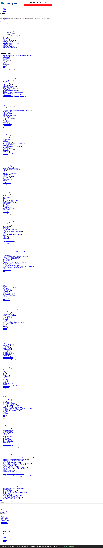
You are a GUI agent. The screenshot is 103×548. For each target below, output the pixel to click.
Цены (4, 8)
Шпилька (4, 398)
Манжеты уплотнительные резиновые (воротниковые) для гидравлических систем (18, 457)
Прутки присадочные (6, 117)
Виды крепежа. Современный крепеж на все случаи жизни (13, 143)
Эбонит (4, 325)
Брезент (4, 170)
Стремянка (5, 296)
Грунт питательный (6, 286)
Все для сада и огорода (7, 27)
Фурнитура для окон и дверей (8, 47)
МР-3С (4, 388)
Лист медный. (5, 81)
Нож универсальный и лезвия (8, 181)
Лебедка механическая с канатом (9, 315)
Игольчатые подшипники (7, 406)
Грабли (4, 424)
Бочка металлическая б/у (7, 297)
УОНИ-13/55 (5, 384)
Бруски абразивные (6, 189)
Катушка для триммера (7, 270)
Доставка (4, 9)
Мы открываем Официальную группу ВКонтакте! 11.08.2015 (14, 262)
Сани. (4, 82)
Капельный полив (6, 83)
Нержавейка (5, 63)
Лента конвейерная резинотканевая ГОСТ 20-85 (11, 462)
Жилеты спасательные (7, 126)
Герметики (4, 160)
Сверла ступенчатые (6, 209)
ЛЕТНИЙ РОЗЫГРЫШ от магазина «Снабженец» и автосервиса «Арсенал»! (17, 55)
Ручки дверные (5, 236)
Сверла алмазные (6, 210)
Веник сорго (5, 413)
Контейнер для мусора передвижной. (9, 86)
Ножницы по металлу (7, 178)
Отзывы (4, 536)
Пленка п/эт (5, 288)
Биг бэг (4, 105)
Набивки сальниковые (7, 439)
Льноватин (5, 284)
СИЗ (2, 521)
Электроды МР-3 (6, 387)
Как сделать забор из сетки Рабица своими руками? (12, 267)
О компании (5, 10)
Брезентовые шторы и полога (8, 254)
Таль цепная (5, 311)
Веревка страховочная (7, 348)
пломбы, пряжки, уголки (7, 220)
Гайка (4, 396)
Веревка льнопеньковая (7, 349)
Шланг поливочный (6, 289)
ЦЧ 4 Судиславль (6, 264)
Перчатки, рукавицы (6, 252)
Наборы (4, 199)
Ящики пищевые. (6, 57)
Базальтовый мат (6, 238)
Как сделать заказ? (6, 538)
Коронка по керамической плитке (9, 202)
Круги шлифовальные (7, 190)
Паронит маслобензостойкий (8, 440)
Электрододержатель (6, 364)
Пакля (4, 283)
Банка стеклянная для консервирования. (10, 88)
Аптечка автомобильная (7, 142)
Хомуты (4, 393)
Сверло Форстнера (6, 204)
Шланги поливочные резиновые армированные (11, 472)
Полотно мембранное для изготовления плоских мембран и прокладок (16, 464)
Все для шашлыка (6, 130)
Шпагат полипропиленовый (8, 333)
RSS (9, 26)
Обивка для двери (6, 137)
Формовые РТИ (5, 461)
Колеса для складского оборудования (9, 35)
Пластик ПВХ (5, 228)
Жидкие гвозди (5, 156)
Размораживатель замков (7, 144)
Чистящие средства (6, 174)
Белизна (4, 172)
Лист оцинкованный (6, 280)
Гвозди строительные (6, 400)
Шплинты (4, 392)
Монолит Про (5, 134)
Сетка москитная (6, 129)
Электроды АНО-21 (6, 386)
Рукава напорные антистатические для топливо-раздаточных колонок (15, 476)
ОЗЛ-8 (4, 195)
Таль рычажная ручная (7, 316)
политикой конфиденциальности (62, 546)
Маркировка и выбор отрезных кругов (10, 496)
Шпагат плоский (6, 334)
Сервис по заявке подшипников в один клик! (11, 169)
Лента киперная (5, 339)
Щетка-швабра (5, 417)
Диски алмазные (6, 197)
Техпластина (5, 469)
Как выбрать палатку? (7, 113)
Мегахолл (4, 107)
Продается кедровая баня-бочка (8, 106)
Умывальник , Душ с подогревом (9, 78)
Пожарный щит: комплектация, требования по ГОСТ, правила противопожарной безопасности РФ (21, 133)
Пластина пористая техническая (8, 465)
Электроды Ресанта (6, 135)
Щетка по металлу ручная (7, 179)
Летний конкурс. (6, 89)
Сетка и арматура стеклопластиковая (9, 115)
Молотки (4, 103)
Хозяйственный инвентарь (7, 426)
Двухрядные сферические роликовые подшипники (12, 407)
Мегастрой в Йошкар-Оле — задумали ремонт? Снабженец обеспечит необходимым (18, 266)
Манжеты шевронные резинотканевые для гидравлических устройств (15, 456)
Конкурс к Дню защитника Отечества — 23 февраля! (12, 234)
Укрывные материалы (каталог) (8, 75)
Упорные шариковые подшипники (9, 403)
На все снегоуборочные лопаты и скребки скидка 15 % (13, 92)
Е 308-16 (4, 377)
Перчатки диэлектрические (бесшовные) (10, 447)
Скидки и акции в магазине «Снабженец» (10, 136)
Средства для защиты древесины (9, 173)
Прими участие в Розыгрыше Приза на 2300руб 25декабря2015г (14, 249)
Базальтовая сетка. (6, 56)
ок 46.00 (4, 372)
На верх (1, 21)
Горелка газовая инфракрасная (8, 149)
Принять (71, 546)
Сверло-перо (5, 206)
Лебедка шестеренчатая (7, 312)
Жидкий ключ (5, 145)
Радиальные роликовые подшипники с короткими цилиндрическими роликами (17, 408)
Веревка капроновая (6, 342)
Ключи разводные (6, 152)
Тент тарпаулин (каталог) (7, 111)
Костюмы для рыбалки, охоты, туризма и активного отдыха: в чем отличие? (16, 110)
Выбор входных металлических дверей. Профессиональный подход (15, 251)
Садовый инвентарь (6, 278)
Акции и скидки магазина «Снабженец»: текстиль (12, 161)
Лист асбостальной (6, 438)
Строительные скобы (6, 391)
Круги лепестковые (6, 194)
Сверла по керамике (6, 213)
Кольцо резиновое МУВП (7, 451)
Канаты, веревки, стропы (7, 33)
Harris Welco (5, 374)
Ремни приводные (6, 493)
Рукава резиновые (6, 481)
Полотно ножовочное (7, 175)
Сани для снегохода (6, 255)
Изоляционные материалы (7, 31)
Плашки (4, 184)
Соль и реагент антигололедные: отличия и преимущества (13, 153)
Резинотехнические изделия (8, 40)
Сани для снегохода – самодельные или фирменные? (12, 231)
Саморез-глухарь (6, 397)
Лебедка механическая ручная (8, 314)
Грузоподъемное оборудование (8, 30)
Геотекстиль (5, 114)
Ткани (4, 230)
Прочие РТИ (5, 449)
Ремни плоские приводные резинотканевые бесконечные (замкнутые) (15, 482)
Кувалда (4, 102)
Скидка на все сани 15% (7, 93)
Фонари (4, 232)
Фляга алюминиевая (6, 300)
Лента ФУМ (5, 328)
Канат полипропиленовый (7, 344)
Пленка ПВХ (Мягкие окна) (8, 80)
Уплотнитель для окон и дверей (8, 293)
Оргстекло (4, 327)
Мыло (4, 171)
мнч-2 (4, 382)
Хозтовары (5, 48)
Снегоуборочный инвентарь (8, 421)
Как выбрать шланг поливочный (9, 218)
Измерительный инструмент (8, 432)
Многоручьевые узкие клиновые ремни (10, 486)
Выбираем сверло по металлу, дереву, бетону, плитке (12, 495)
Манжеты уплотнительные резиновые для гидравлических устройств (15, 458)
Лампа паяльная (5, 151)
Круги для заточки (6, 193)
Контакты (4, 11)
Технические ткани (6, 45)
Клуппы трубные (6, 192)
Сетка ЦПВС (5, 355)
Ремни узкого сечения (7, 485)
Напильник (5, 91)
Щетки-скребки (5, 141)
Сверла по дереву (6, 211)
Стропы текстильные (6, 337)
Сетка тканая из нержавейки (8, 357)
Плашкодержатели (6, 182)
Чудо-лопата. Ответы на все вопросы (9, 229)
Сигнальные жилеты (6, 246)
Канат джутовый (6, 350)
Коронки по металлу (6, 203)
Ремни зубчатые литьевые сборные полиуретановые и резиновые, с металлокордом (18, 483)
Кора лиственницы (6, 121)
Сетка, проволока (6, 41)
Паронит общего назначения (8, 441)
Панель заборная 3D (6, 100)
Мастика (4, 155)
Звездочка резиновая (6, 455)
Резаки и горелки (6, 366)
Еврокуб (4, 304)
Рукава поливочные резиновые (8, 473)
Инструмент (5, 32)
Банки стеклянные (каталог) (8, 87)
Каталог (4, 34)
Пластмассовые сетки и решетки (9, 359)
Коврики (4, 62)
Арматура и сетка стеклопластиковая (9, 72)
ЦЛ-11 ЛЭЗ (5, 381)
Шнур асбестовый (6, 442)
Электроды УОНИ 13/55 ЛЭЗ (8, 383)
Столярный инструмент (7, 433)
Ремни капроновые (6, 489)
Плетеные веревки (6, 345)
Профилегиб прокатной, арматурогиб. (10, 79)
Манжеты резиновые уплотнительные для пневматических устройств (15, 459)
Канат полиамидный (6, 347)
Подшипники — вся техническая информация (11, 498)
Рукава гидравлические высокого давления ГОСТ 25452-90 (13, 474)
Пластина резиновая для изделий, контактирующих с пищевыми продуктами (17, 463)
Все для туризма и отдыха (7, 29)
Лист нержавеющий (6, 226)
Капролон (4, 330)
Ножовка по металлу (6, 177)
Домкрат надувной (6, 147)
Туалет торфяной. (6, 58)
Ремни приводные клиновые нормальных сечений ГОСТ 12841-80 (15, 492)
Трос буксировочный (6, 338)
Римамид (4, 61)
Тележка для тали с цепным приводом (10, 309)
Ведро (4, 425)
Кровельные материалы (7, 281)
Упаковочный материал (7, 46)
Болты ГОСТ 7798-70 (6, 399)
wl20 (3, 370)
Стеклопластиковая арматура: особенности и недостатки (13, 101)
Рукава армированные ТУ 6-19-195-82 (10, 471)
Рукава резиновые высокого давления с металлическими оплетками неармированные (18, 475)
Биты (4, 435)
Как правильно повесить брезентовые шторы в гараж (12, 163)
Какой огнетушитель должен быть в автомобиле (11, 104)
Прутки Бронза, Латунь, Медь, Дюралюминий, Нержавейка (13, 96)
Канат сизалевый (6, 346)
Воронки (4, 140)
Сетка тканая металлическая (8, 358)
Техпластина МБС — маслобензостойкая (10, 466)
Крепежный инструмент (7, 431)
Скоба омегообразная (6, 317)
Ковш (4, 299)
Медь (4, 66)
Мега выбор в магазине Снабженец (9, 323)
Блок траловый (5, 319)
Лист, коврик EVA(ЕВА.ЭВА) (8, 69)
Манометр (4, 365)
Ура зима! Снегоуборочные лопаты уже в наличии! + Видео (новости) (15, 256)
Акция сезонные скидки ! (7, 84)
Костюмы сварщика (6, 243)
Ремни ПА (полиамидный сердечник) (9, 490)
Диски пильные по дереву (7, 196)
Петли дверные (5, 237)
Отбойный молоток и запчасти (8, 118)
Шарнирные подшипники (7, 402)
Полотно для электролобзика (8, 176)
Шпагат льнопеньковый (7, 335)
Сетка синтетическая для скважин (9, 356)
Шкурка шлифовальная (7, 191)
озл (3, 378)
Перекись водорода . (6, 74)
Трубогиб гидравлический (7, 131)
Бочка (4, 305)
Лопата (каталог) (6, 423)
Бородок (4, 434)
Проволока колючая (6, 354)
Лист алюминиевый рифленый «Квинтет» (10, 90)
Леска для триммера (6, 269)
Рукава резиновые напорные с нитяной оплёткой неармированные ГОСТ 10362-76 (18, 480)
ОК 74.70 (4, 373)
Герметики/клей (5, 279)
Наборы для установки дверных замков (10, 200)
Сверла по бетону (6, 212)
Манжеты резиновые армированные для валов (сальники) (13, 460)
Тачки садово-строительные (8, 420)
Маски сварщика (6, 260)
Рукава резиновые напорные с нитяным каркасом (12, 478)
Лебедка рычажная (6, 313)
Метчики (4, 185)
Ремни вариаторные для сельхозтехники (10, 484)
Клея (3, 446)
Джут (4, 285)
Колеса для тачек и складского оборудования (11, 257)
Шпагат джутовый (6, 336)
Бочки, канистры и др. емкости (8, 306)
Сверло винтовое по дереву (8, 208)
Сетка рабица (5, 362)
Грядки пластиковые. (6, 77)
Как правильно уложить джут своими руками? (11, 265)
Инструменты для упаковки (8, 221)
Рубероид (4, 119)
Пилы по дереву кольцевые (8, 201)
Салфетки (4, 164)
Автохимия (5, 120)
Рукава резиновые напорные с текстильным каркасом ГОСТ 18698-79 (15, 479)
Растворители (5, 154)
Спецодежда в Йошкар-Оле (8, 167)
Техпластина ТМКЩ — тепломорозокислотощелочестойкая (14, 468)
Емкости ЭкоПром (6, 60)
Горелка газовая (5, 127)
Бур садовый (5, 277)
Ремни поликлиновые (7, 487)
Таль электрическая (6, 310)
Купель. (4, 76)
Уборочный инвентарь (7, 112)
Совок (4, 412)
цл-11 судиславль (6, 379)
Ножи (4, 233)
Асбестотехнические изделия (8, 445)
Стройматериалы (6, 44)
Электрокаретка (5, 308)
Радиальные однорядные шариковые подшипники (12, 410)
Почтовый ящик (6, 292)
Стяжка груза (5, 320)
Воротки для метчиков (7, 183)
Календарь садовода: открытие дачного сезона (11, 123)
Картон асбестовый (6, 443)
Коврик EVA (5, 73)
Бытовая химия (5, 26)
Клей (3, 159)
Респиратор (5, 247)
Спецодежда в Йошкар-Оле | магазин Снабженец (12, 94)
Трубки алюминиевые (7, 95)
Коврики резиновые (6, 250)
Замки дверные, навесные (7, 116)
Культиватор (5, 275)
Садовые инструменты (7, 125)
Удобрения (4, 268)
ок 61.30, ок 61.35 (6, 376)
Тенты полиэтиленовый (7, 294)
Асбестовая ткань (6, 444)
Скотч (4, 162)
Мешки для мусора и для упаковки (9, 295)
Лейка (4, 271)
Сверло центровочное (7, 205)
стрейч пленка (5, 219)
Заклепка (4, 394)
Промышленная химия (7, 166)
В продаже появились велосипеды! (9, 98)
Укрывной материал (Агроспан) (8, 287)
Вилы (4, 416)
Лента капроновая (6, 340)
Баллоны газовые (6, 367)
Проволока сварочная (7, 368)
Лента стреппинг (6, 222)
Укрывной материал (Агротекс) (8, 71)
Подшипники (5, 38)
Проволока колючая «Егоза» (8, 353)
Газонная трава (5, 122)
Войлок (4, 68)
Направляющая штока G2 (7, 450)
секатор (4, 272)
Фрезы (4, 198)
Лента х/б (4, 341)
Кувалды (4, 108)
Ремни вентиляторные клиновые (9, 491)
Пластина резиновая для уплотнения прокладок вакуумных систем (15, 467)
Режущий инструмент (7, 429)
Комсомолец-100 (6, 375)
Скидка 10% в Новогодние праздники (10, 248)
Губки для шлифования (7, 188)
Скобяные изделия (6, 42)
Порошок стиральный (7, 165)
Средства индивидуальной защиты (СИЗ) (10, 43)
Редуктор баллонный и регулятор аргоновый (11, 258)
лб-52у (4, 371)
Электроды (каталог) (6, 389)
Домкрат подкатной (6, 132)
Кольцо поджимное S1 (7, 454)
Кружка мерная (5, 298)
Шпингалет (5, 235)
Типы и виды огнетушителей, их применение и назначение (13, 322)
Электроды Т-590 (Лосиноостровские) (10, 385)
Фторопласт (5, 329)
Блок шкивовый (5, 318)
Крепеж (4, 36)
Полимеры (4, 39)
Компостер (5, 59)
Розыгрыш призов (6, 85)
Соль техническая (6, 158)
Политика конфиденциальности (8, 539)
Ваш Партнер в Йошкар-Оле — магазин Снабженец (12, 497)
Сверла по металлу (6, 214)
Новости (4, 37)
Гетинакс (4, 324)
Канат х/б (4, 343)
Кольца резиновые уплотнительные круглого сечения (12, 453)
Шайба (4, 395)
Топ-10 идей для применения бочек (9, 217)
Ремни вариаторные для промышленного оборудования (13, 488)
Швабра (4, 415)
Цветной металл (6, 49)
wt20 (3, 369)
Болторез (4, 180)
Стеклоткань (5, 239)
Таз (3, 301)
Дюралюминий (5, 64)
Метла (4, 414)
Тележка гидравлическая (7, 124)
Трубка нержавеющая (6, 225)
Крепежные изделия (6, 138)
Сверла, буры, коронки (7, 428)
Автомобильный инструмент (8, 430)
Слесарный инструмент (7, 436)
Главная (4, 533)
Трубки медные (5, 224)
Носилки (4, 422)
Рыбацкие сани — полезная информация (10, 168)
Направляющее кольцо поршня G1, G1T (10, 452)
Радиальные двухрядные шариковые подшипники (12, 409)
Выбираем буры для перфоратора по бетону (11, 263)
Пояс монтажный (6, 291)
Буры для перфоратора (7, 207)
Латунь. (4, 65)
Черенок (4, 418)
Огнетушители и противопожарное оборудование (12, 146)
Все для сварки (5, 28)
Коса (3, 276)
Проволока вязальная (6, 352)
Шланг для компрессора (7, 139)
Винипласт (5, 326)
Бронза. (4, 67)
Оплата (4, 7)
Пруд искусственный (6, 97)
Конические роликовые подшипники (9, 404)
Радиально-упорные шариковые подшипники (11, 405)
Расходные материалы (7, 259)
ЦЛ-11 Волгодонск (6, 380)
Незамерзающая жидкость (7, 148)
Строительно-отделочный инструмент (10, 427)
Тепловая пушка (6, 150)
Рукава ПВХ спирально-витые (8, 470)
